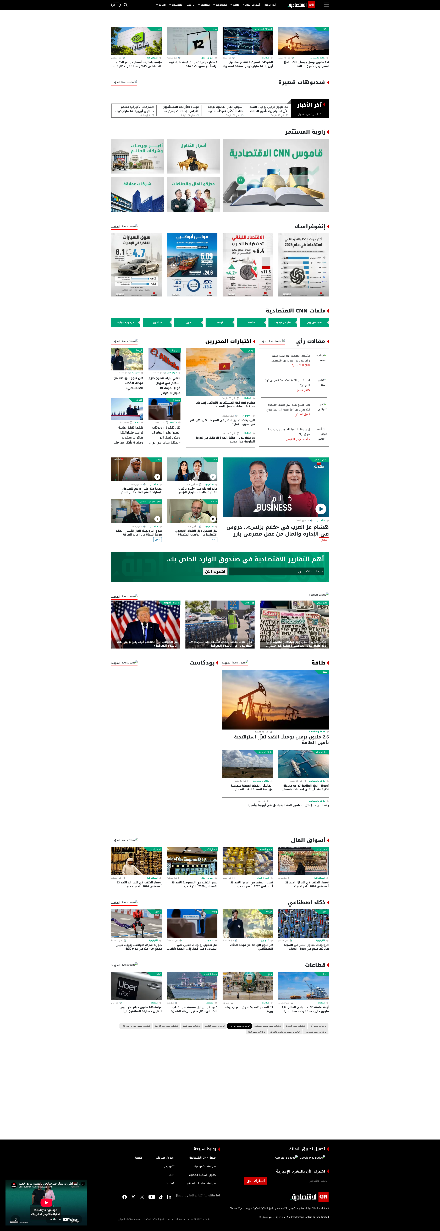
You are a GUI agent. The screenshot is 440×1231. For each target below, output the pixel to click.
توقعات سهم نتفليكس (315, 1032)
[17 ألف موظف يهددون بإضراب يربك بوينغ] (248, 986)
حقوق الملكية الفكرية (154, 1219)
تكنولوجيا (221, 5)
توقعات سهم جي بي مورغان (136, 1026)
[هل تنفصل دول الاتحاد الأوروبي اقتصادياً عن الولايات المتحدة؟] (192, 511)
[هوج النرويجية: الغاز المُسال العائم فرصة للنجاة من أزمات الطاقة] (136, 511)
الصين (325, 911)
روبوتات (176, 400)
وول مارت (249, 602)
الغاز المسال (322, 752)
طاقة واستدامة (317, 58)
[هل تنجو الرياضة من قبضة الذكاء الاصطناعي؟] (127, 359)
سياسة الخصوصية (176, 1219)
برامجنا (191, 5)
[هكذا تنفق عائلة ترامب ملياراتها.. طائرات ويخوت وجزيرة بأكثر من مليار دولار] (127, 409)
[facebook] (124, 1196)
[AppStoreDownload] (286, 1157)
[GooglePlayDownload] (311, 1157)
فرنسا (214, 501)
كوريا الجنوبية (210, 974)
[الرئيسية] (301, 4)
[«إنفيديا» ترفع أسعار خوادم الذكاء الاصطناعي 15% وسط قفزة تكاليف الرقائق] (136, 41)
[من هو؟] (193, 194)
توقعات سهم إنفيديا (295, 1026)
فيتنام (251, 350)
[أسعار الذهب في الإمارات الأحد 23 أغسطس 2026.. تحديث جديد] (136, 861)
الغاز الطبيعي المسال (150, 501)
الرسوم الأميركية (172, 602)
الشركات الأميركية (263, 29)
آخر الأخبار (270, 5)
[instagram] (142, 1196)
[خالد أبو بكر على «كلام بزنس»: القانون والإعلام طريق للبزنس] (192, 469)
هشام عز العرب (321, 459)
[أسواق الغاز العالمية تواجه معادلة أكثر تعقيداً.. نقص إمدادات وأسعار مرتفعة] (303, 764)
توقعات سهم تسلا (191, 1026)
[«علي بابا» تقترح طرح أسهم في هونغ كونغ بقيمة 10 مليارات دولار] (164, 359)
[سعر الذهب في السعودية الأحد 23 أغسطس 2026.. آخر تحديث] (192, 861)
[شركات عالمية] (137, 194)
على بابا (176, 350)
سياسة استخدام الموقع (129, 1219)
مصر (215, 459)
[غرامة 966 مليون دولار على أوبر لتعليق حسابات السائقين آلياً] (136, 986)
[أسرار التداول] (193, 156)
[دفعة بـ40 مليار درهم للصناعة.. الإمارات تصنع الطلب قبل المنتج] (136, 469)
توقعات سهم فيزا (256, 1032)
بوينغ (270, 974)
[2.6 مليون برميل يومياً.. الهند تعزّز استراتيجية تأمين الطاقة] (303, 41)
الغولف (139, 400)
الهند (325, 29)
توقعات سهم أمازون (239, 1026)
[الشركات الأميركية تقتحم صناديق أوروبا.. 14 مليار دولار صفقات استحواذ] (248, 41)
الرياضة (139, 350)
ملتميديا (321, 520)
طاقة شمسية (265, 752)
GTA (215, 29)
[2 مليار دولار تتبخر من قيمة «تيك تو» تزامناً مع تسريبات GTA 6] (192, 41)
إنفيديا (158, 29)
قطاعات (205, 5)
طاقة (236, 5)
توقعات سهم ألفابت (215, 1026)
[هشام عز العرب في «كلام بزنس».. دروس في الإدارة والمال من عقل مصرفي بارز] (276, 487)
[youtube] (151, 1196)
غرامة (158, 974)
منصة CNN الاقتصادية (199, 1219)
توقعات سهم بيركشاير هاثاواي (285, 1032)
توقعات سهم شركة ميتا (166, 1026)
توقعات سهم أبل (318, 1026)
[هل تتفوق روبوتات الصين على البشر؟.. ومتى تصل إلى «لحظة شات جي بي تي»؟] (164, 409)
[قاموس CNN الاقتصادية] (276, 175)
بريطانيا (324, 974)
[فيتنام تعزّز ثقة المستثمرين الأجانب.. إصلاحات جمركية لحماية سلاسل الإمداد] (220, 372)
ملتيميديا (177, 5)
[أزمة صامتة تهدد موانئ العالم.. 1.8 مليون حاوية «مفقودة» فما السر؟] (303, 986)
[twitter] (169, 1196)
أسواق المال (252, 5)
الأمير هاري (322, 602)
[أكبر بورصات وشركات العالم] (137, 156)
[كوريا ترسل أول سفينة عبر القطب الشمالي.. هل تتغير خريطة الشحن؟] (192, 986)
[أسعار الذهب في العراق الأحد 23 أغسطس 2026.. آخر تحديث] (303, 861)
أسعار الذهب (322, 849)
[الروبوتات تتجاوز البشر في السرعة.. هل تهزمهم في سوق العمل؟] (303, 923)
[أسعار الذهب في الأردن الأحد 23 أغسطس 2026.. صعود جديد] (248, 861)
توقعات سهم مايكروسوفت (267, 1026)
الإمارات (157, 459)
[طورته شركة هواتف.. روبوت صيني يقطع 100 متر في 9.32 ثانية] (136, 923)
